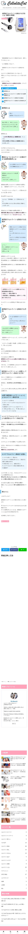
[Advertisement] (14, 45)
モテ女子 (14, 842)
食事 (14, 881)
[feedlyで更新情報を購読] (13, 724)
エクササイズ (14, 878)
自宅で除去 (14, 874)
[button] (25, 441)
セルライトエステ (14, 860)
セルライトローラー (14, 832)
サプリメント (14, 870)
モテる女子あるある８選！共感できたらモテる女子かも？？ (13, 914)
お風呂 (14, 885)
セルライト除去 (5, 521)
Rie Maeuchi (14, 701)
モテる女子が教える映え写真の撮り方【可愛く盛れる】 (13, 899)
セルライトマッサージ (14, 835)
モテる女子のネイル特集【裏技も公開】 (11, 909)
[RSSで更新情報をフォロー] (15, 724)
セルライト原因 (14, 863)
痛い (14, 888)
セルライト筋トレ (14, 839)
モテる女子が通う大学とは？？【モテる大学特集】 (13, 920)
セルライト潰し (14, 849)
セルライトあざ (14, 856)
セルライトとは (14, 867)
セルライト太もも (14, 853)
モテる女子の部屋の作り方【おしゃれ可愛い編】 (12, 905)
